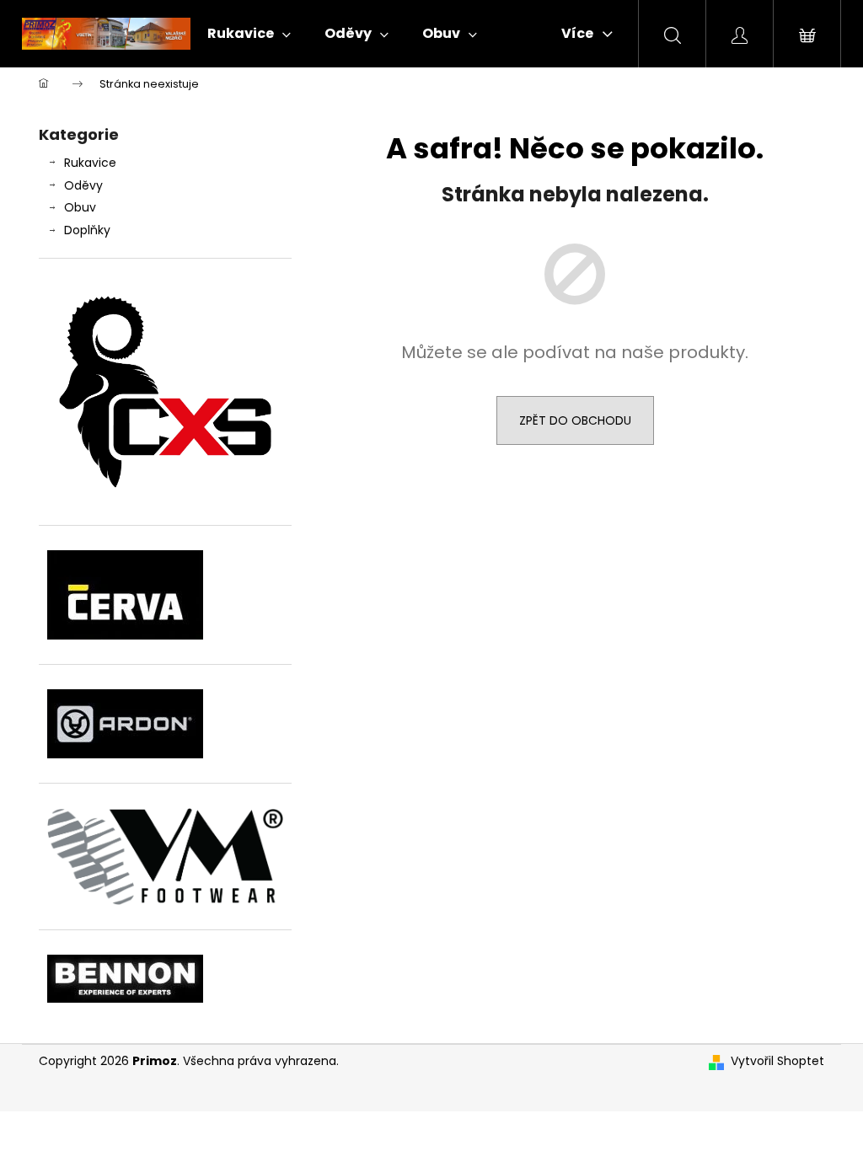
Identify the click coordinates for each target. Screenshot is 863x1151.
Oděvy (83, 185)
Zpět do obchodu (575, 420)
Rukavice (90, 162)
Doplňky (87, 230)
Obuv (80, 207)
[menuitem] (249, 33)
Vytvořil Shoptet (777, 1061)
